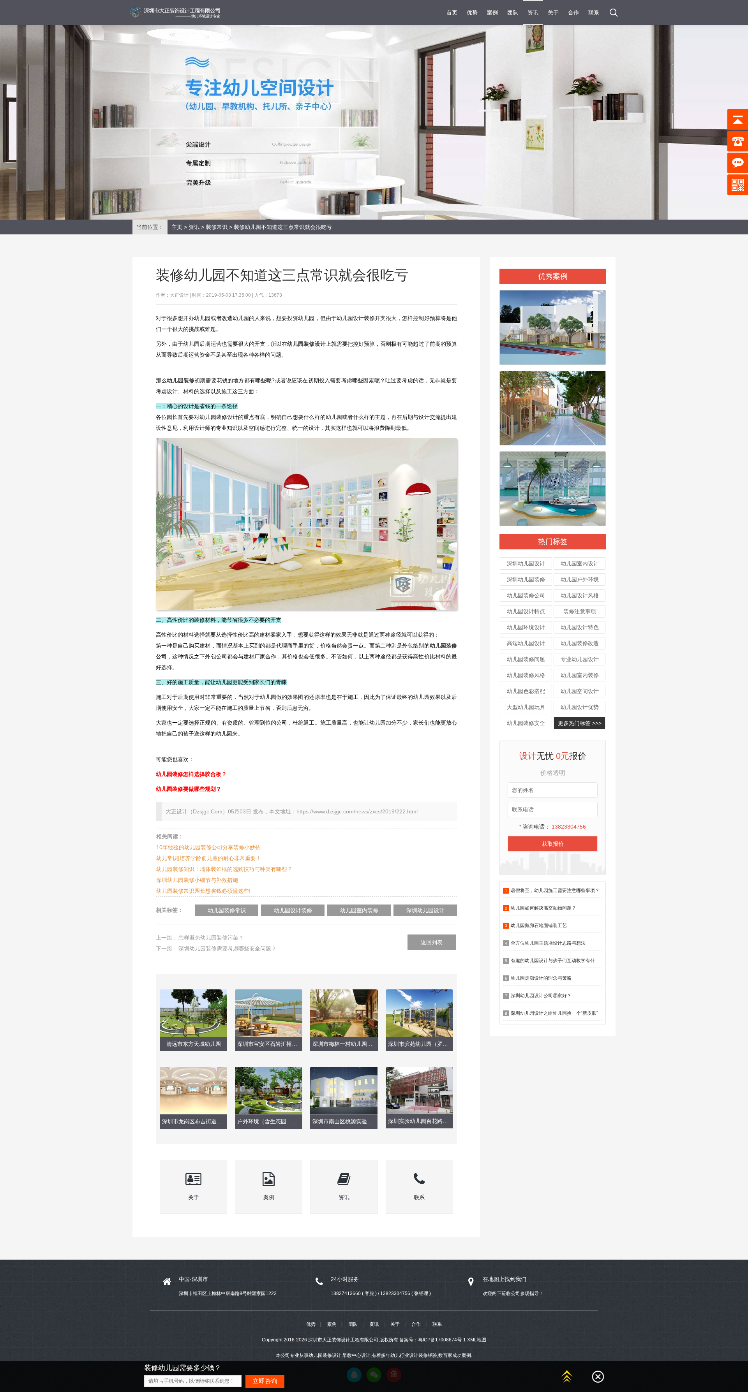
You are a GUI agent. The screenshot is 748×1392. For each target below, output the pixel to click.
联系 (593, 12)
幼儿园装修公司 (526, 595)
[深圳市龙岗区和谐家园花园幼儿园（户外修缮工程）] (552, 404)
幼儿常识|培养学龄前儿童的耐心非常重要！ (208, 858)
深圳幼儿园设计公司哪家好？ (541, 995)
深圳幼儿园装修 (526, 579)
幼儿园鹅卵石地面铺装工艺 (539, 925)
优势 (472, 12)
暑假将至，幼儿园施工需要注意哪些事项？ (555, 890)
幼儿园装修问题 (526, 659)
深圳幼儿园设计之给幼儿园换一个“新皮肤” (554, 1013)
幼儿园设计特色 (580, 627)
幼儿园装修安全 (526, 723)
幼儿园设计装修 (293, 910)
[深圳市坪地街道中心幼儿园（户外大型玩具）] (552, 324)
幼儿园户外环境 (580, 579)
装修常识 (217, 227)
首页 (451, 12)
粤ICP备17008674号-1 (442, 1340)
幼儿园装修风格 (526, 675)
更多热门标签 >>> (580, 723)
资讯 (532, 12)
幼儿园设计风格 (580, 595)
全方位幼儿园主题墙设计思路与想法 (548, 943)
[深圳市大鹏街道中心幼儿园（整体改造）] (552, 485)
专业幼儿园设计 (580, 659)
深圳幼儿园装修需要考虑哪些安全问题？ (227, 948)
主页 (176, 227)
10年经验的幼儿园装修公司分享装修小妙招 (208, 847)
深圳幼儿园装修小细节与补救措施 (197, 880)
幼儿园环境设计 (526, 627)
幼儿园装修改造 (580, 643)
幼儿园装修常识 (227, 910)
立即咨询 (264, 1381)
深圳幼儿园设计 (526, 563)
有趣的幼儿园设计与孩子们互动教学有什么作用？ (562, 960)
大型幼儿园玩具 (526, 707)
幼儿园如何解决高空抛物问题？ (543, 908)
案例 (492, 12)
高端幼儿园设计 (526, 643)
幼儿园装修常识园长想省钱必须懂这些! (203, 891)
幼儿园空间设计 (580, 691)
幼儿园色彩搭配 (526, 691)
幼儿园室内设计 (580, 563)
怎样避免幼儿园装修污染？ (211, 937)
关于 (553, 12)
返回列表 (432, 942)
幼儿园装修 (180, 380)
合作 (573, 12)
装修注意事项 (579, 611)
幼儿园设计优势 (580, 707)
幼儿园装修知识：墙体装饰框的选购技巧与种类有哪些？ (224, 869)
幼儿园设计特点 (526, 611)
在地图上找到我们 (504, 1279)
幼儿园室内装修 (580, 675)
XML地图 (476, 1340)
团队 (512, 12)
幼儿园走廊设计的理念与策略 (541, 978)
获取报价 (553, 844)
